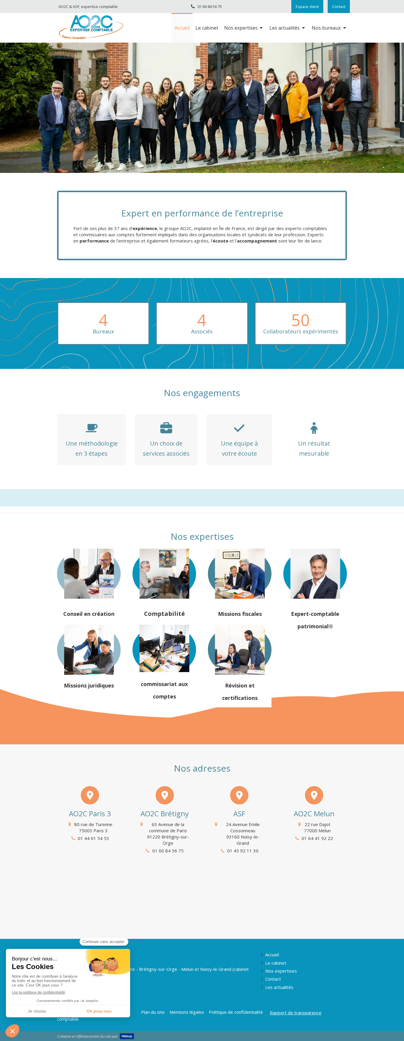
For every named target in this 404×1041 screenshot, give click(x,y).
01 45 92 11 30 (242, 851)
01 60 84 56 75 (168, 851)
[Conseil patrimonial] (315, 574)
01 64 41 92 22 (317, 838)
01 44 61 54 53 (93, 838)
